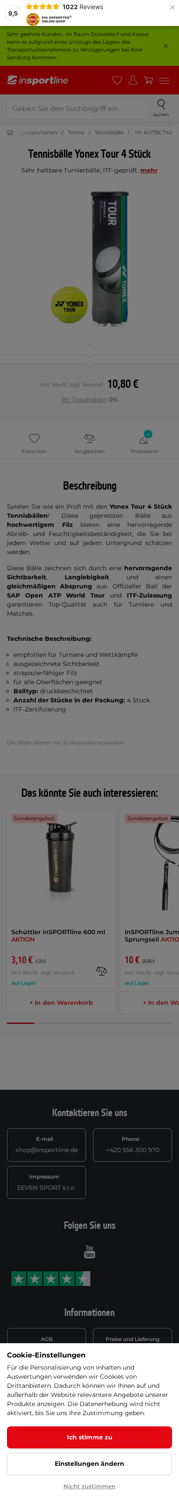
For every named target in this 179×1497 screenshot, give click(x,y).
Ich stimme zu (90, 1437)
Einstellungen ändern (89, 1464)
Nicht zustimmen (89, 1486)
